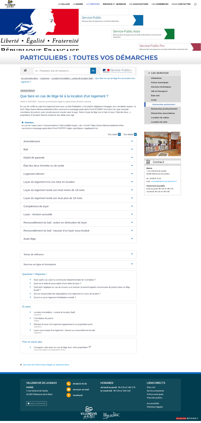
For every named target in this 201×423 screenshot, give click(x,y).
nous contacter (37, 403)
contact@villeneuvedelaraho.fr (164, 181)
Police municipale (159, 82)
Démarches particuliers (163, 104)
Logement (45, 78)
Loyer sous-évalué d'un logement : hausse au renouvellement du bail (64, 330)
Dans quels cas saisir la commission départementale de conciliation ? (65, 280)
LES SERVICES (160, 73)
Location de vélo (159, 122)
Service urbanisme (155, 390)
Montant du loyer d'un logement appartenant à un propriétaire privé (63, 324)
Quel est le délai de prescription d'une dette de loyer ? (57, 283)
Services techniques (161, 87)
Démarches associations (163, 113)
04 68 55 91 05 (80, 383)
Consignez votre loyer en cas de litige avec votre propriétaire (61, 347)
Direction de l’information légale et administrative (46, 364)
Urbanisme (156, 78)
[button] (78, 141)
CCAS (153, 100)
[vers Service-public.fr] (117, 71)
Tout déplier (128, 134)
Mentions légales (155, 406)
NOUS (181, 4)
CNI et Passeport (159, 91)
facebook (78, 395)
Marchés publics (154, 397)
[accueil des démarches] (25, 70)
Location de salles (160, 117)
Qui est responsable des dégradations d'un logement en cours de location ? (67, 294)
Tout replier (113, 134)
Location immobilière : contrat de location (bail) (72, 78)
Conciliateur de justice (43, 318)
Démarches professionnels (164, 109)
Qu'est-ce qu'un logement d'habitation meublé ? (55, 297)
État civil (155, 95)
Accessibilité (153, 403)
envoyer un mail (81, 389)
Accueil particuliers (29, 78)
